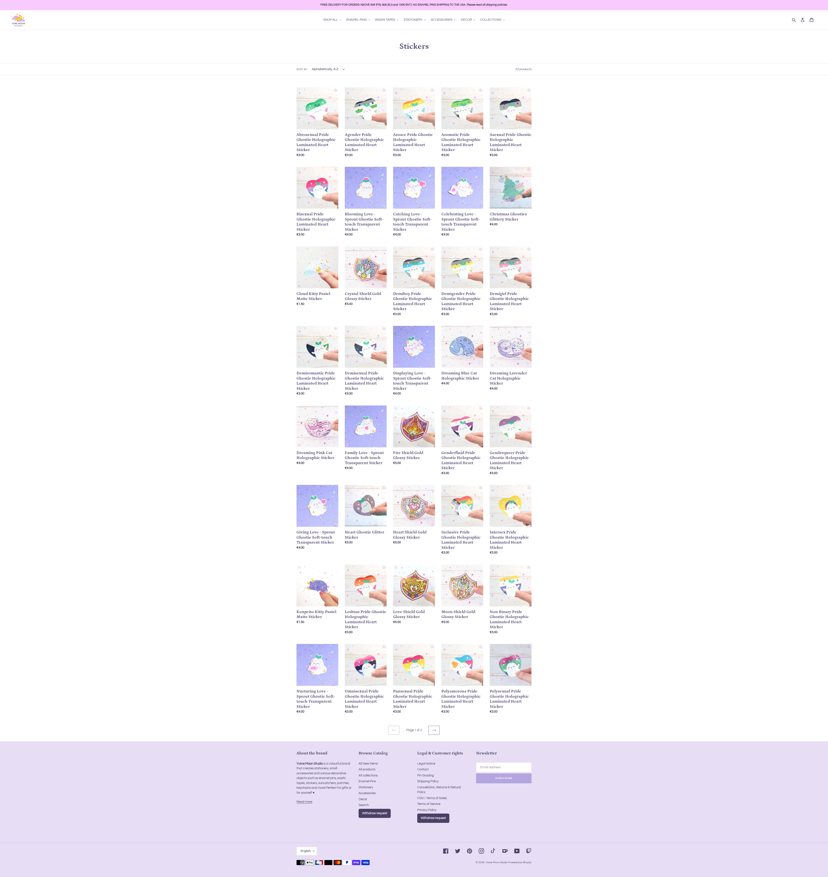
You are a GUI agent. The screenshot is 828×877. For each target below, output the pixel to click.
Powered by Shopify (520, 862)
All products (367, 769)
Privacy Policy (426, 810)
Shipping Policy (428, 781)
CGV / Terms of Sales (432, 798)
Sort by (301, 69)
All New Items (368, 763)
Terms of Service (428, 804)
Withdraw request (374, 813)
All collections (368, 775)
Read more (304, 801)
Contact (423, 769)
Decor (363, 799)
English (306, 851)
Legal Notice (426, 763)
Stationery (366, 787)
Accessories (367, 793)
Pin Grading (425, 775)
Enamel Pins (367, 781)
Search (364, 805)
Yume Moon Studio (497, 862)
